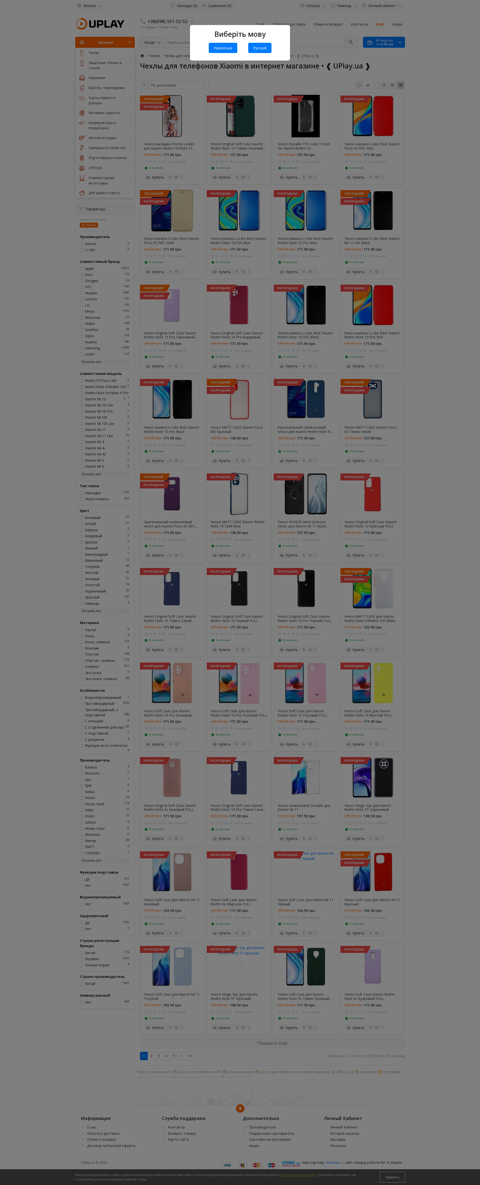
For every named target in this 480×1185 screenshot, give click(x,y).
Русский (259, 48)
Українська (223, 48)
